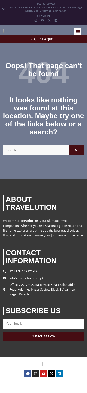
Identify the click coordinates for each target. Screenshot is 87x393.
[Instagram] (35, 373)
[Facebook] (27, 373)
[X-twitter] (51, 373)
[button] (77, 31)
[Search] (76, 150)
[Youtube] (43, 373)
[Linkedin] (59, 373)
